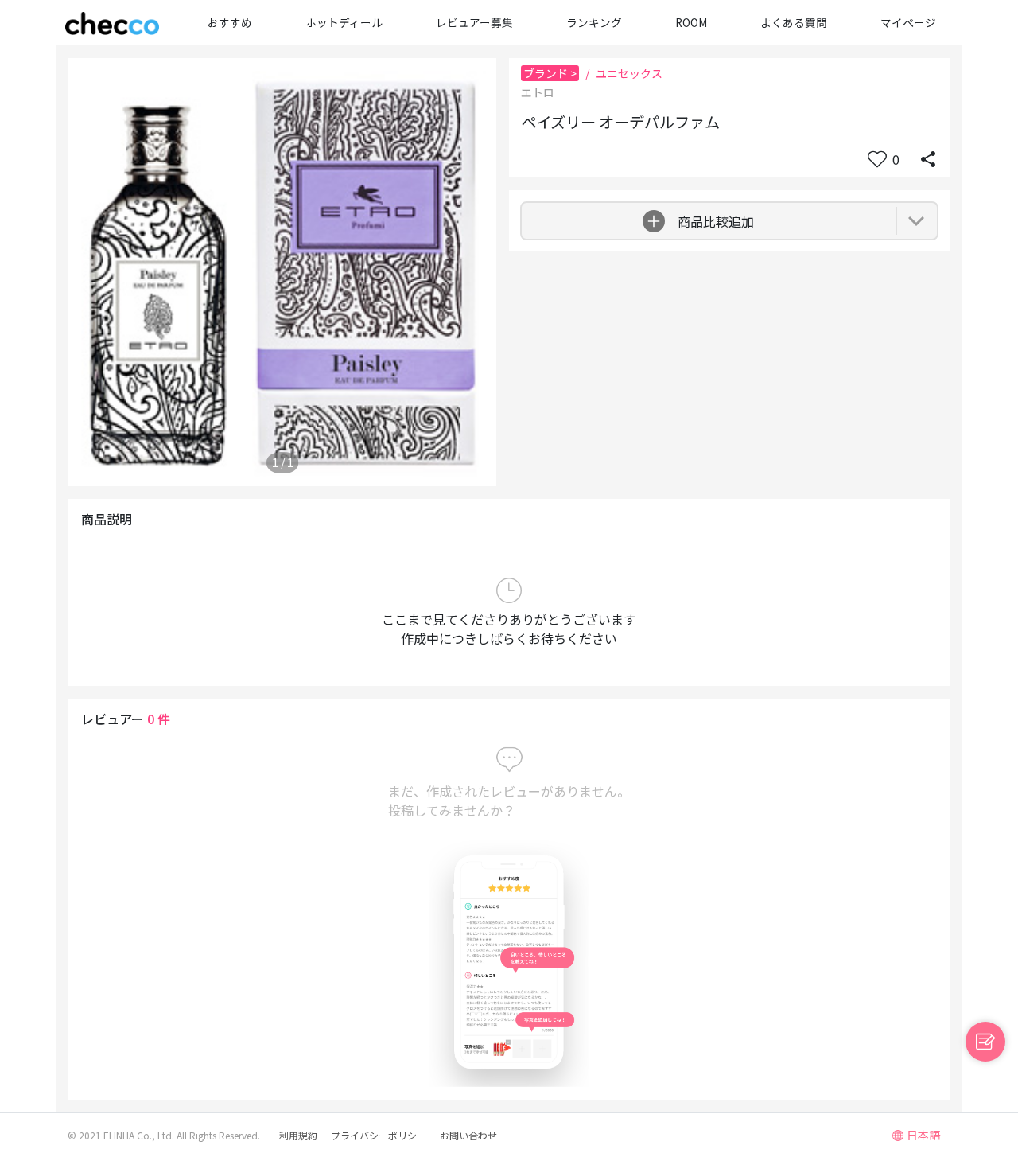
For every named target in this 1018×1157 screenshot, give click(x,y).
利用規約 (298, 1135)
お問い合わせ (468, 1135)
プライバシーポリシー (378, 1135)
